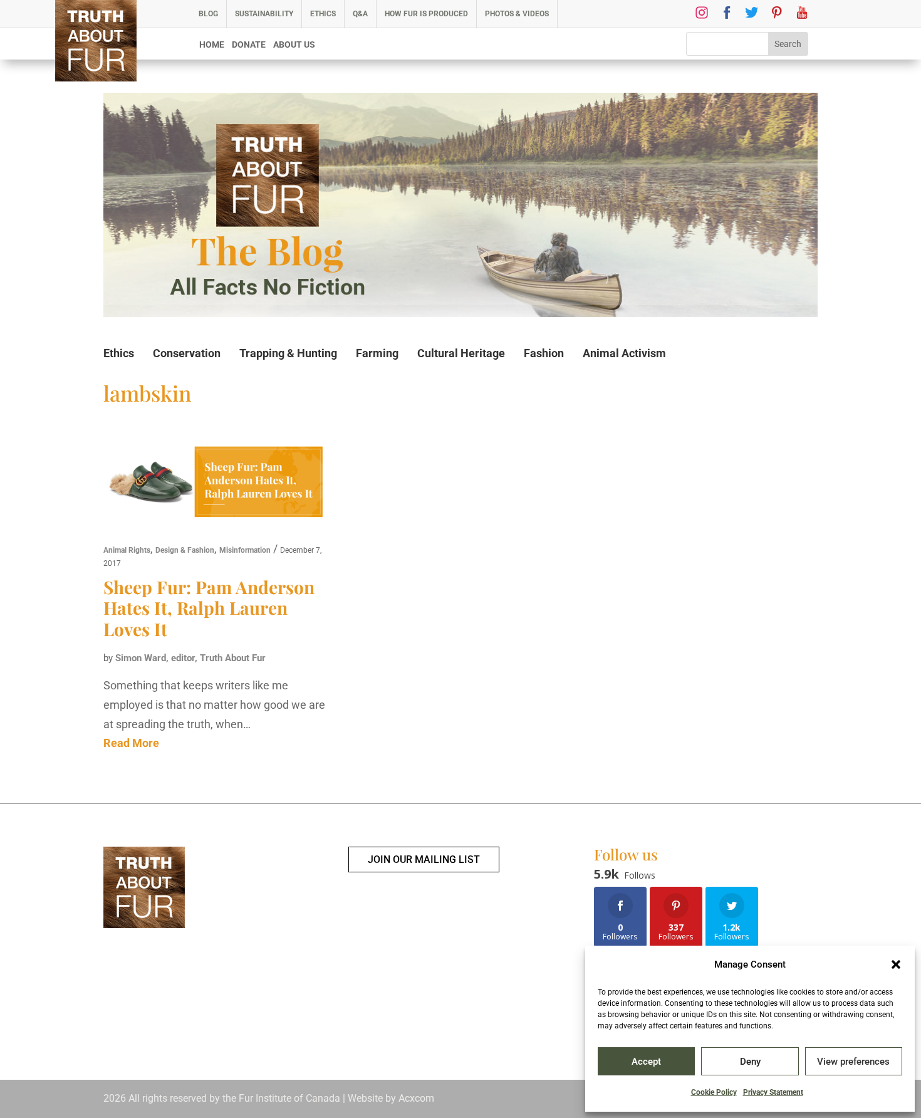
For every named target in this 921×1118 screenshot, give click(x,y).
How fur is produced (426, 13)
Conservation (187, 353)
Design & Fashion (184, 550)
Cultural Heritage (461, 353)
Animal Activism (624, 353)
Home (211, 45)
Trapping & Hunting (288, 353)
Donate (249, 45)
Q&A (360, 13)
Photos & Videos (517, 13)
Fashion (544, 353)
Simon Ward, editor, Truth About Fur (190, 658)
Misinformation (245, 550)
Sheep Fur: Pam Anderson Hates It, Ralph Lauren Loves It (209, 607)
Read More (131, 743)
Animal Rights (126, 550)
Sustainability (264, 13)
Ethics (323, 13)
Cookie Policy (714, 1092)
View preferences (853, 1061)
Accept (646, 1061)
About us (294, 45)
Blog (208, 13)
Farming (377, 353)
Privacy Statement (773, 1092)
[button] (896, 964)
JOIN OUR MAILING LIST (424, 859)
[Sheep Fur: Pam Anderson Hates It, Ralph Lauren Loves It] (217, 484)
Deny (750, 1061)
